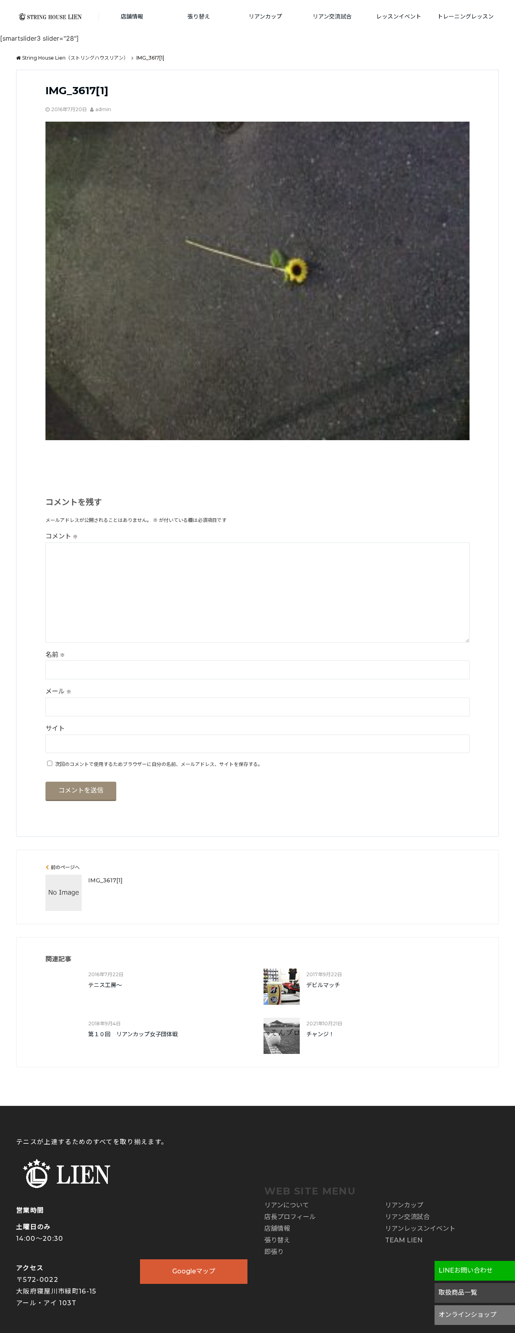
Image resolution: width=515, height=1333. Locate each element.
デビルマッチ (323, 985)
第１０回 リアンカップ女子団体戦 (133, 1034)
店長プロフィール (290, 1217)
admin (103, 109)
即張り (274, 1252)
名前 (55, 654)
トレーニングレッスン (465, 16)
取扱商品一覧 (458, 1292)
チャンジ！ (320, 1034)
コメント (61, 536)
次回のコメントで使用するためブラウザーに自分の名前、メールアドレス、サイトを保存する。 (159, 764)
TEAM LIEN (403, 1240)
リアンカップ (265, 16)
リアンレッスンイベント (420, 1228)
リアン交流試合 (332, 16)
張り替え (198, 16)
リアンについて (286, 1205)
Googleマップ (193, 1271)
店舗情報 (132, 16)
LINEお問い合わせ (466, 1270)
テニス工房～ (105, 985)
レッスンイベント (398, 16)
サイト (55, 728)
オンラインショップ (467, 1315)
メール (58, 691)
